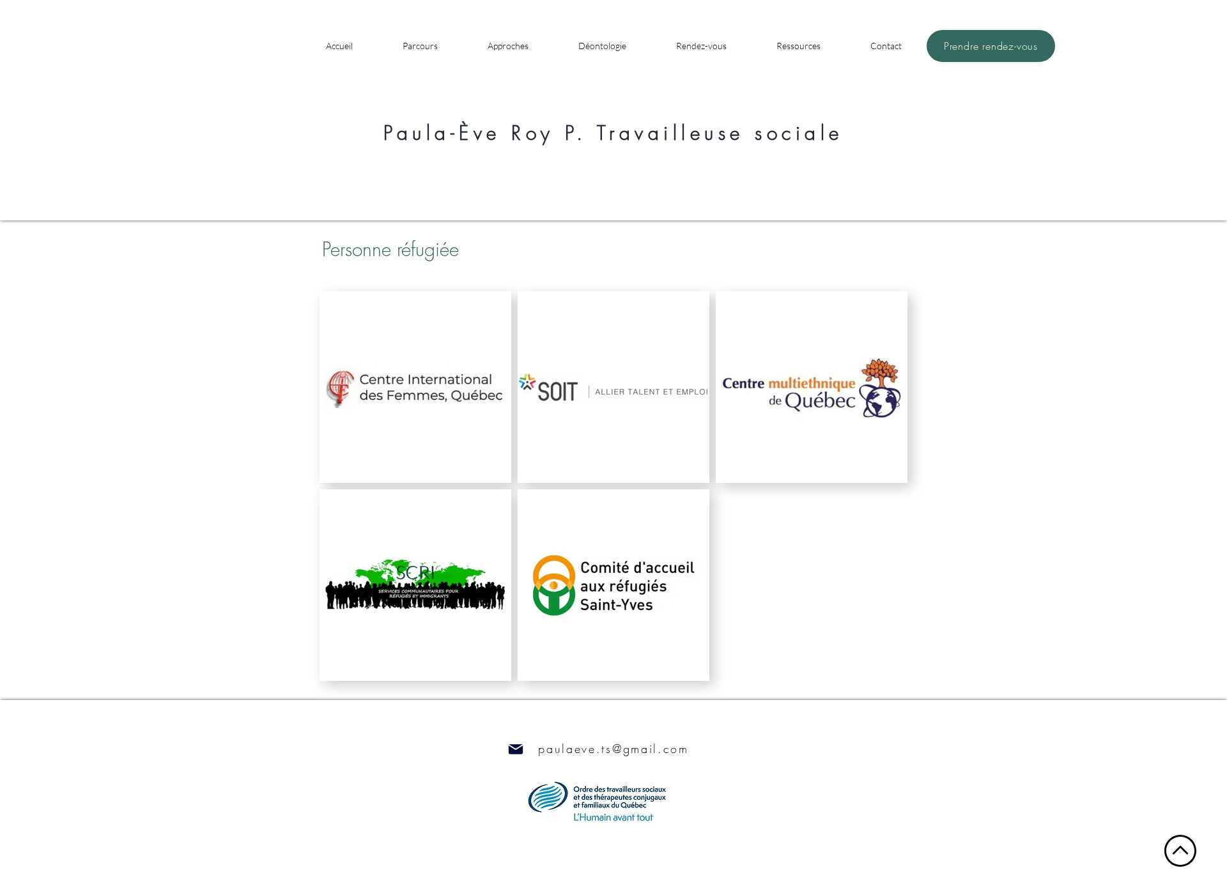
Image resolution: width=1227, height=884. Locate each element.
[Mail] (515, 749)
